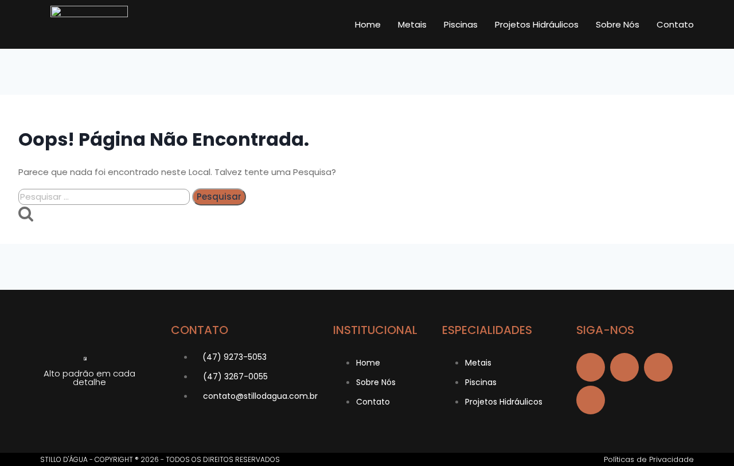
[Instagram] (658, 367)
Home (368, 24)
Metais (412, 24)
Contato (675, 24)
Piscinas (461, 24)
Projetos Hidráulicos (537, 24)
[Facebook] (590, 367)
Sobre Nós (617, 24)
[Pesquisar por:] (105, 197)
